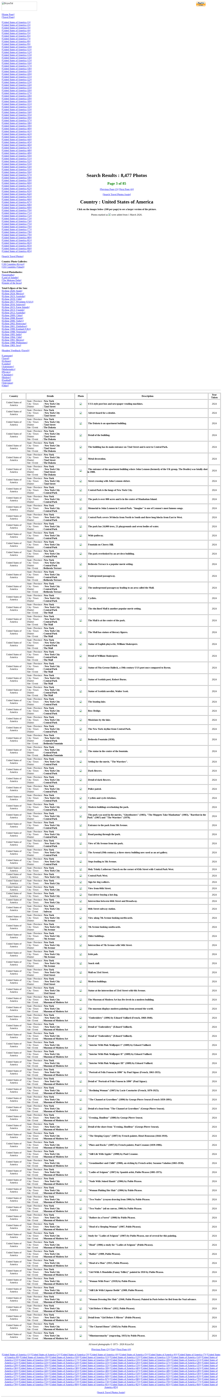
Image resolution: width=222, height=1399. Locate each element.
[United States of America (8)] (16, 41)
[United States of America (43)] (17, 136)
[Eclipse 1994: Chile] (12, 337)
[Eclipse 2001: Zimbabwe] (14, 326)
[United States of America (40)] (17, 128)
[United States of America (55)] (17, 169)
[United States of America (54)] (17, 166)
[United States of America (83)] (17, 245)
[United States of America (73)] (17, 218)
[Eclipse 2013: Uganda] (13, 310)
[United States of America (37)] (17, 120)
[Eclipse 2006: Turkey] (13, 321)
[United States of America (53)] (17, 164)
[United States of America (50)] (17, 156)
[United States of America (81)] (17, 240)
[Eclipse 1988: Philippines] (14, 342)
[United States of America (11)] (16, 49)
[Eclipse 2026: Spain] (12, 291)
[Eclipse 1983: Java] (11, 345)
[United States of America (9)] (16, 44)
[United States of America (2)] (16, 25)
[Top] (113, 1349)
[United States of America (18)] (17, 68)
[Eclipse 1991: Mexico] (13, 340)
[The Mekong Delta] (11, 280)
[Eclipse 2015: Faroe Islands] (15, 307)
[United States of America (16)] (17, 63)
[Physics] (6, 372)
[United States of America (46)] (17, 145)
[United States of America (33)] (17, 109)
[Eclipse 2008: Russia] (12, 318)
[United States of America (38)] (17, 123)
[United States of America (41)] (17, 131)
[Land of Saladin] (10, 277)
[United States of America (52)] (17, 161)
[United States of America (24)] (17, 85)
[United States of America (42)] (17, 134)
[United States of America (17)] (17, 66)
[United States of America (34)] (17, 112)
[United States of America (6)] (16, 36)
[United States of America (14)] (17, 57)
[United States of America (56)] (17, 172)
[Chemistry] (7, 374)
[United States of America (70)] (17, 210)
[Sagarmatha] (8, 275)
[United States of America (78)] (17, 232)
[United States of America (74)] (17, 221)
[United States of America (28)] (17, 96)
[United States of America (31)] (17, 104)
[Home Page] (8, 14)
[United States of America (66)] (17, 199)
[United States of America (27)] (17, 93)
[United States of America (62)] (17, 188)
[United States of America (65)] (17, 196)
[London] (6, 364)
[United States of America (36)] (17, 117)
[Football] (6, 380)
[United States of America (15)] (17, 60)
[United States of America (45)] (17, 142)
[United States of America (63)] (17, 191)
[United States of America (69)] (17, 207)
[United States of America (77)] (17, 229)
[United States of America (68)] (17, 205)
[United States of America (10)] (17, 47)
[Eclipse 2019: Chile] (12, 299)
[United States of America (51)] (17, 158)
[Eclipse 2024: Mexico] (13, 293)
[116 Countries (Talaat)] (13, 267)
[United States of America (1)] (16, 22)
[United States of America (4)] (16, 30)
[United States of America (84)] (17, 248)
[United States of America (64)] (17, 194)
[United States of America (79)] (17, 235)
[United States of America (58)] (17, 177)
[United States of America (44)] (17, 139)
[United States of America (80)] (17, 237)
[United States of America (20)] (17, 74)
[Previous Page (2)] (109, 189)
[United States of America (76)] (17, 226)
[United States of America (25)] (17, 87)
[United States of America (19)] (17, 71)
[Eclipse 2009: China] (12, 315)
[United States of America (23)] (17, 82)
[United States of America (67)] (17, 202)
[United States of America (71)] (17, 213)
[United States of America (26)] (17, 90)
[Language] (7, 355)
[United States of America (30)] (17, 101)
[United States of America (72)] (17, 215)
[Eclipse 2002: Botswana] (14, 323)
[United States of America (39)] (17, 126)
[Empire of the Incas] (12, 283)
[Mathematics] (8, 369)
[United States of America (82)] (17, 243)
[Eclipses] (6, 361)
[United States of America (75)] (17, 224)
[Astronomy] (8, 366)
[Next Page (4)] (126, 189)
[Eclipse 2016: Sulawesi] (13, 304)
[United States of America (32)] (17, 107)
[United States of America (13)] (17, 55)
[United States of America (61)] (17, 186)
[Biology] (6, 377)
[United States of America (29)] (17, 98)
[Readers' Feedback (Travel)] (15, 350)
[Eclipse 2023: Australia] (13, 296)
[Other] (5, 385)
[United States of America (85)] (17, 251)
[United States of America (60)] (17, 183)
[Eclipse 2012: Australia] (13, 312)
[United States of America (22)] (17, 79)
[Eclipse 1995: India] (12, 334)
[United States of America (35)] (17, 115)
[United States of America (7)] (16, 38)
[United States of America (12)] (17, 52)
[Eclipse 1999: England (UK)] (16, 329)
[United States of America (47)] (17, 147)
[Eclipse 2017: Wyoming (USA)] (17, 301)
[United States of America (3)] (16, 27)
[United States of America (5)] (16, 33)
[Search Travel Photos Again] (117, 194)
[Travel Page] (8, 17)
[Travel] (5, 358)
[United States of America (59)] (17, 180)
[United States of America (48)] (17, 150)
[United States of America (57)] (17, 175)
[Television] (7, 383)
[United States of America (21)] (17, 77)
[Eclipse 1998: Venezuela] (14, 331)
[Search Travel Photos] (12, 256)
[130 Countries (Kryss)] (13, 264)
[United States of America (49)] (17, 153)
